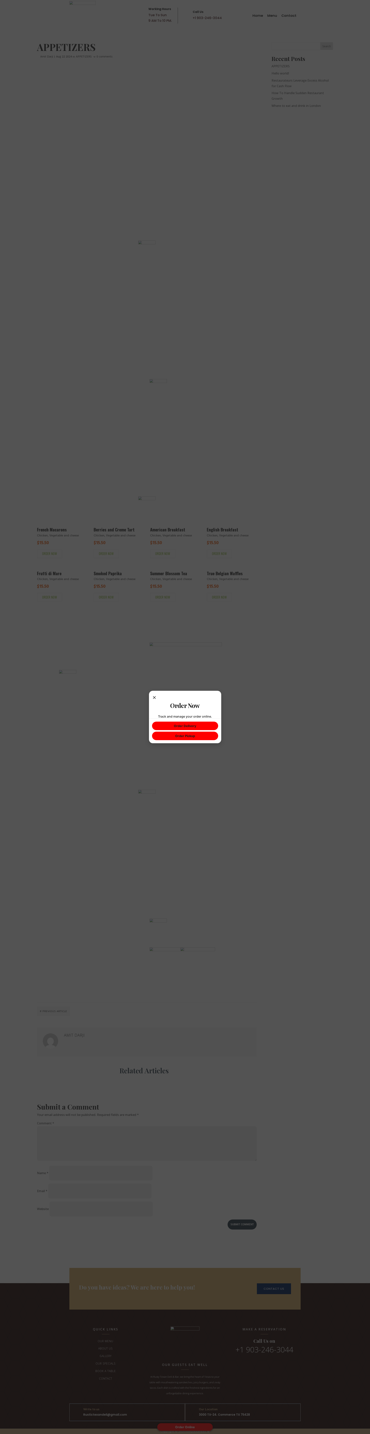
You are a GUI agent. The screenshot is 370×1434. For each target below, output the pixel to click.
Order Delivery (185, 726)
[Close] (154, 698)
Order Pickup (185, 736)
